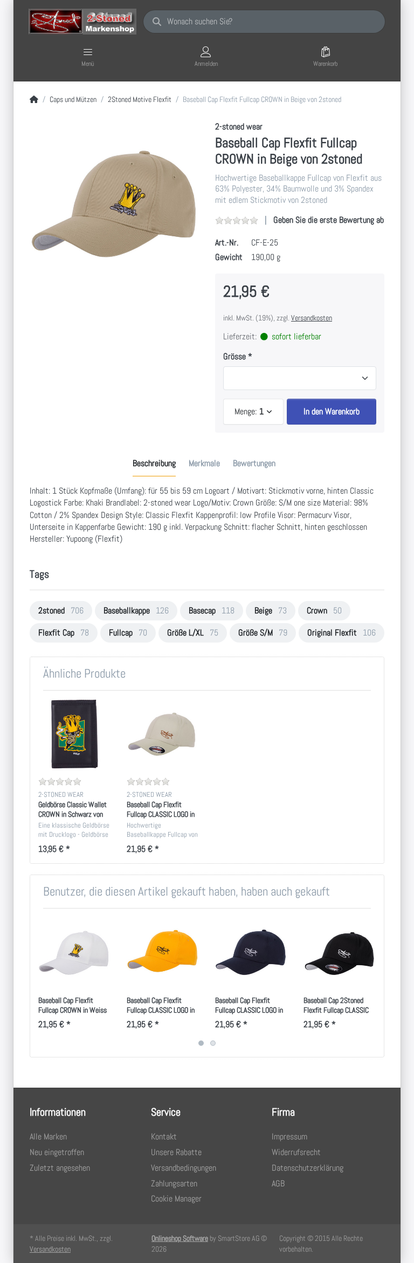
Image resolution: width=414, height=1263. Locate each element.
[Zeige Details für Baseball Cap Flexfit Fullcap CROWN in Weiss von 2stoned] (74, 952)
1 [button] (201, 1043)
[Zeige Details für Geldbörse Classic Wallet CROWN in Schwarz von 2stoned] (74, 734)
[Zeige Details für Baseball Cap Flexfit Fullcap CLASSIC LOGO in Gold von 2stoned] (162, 952)
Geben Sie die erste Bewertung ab (328, 220)
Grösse (234, 356)
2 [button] (213, 1043)
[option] (114, 205)
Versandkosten (311, 318)
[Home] (34, 99)
